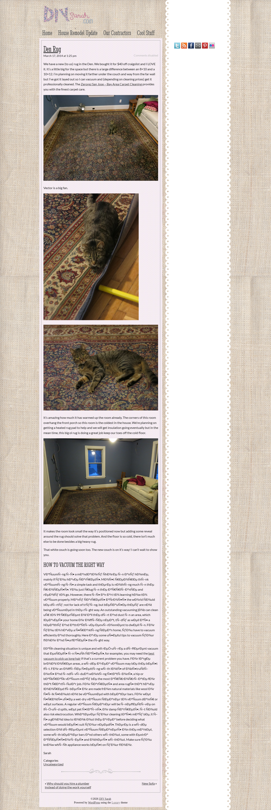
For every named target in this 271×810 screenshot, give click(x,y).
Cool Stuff (146, 33)
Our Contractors (117, 33)
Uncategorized (53, 764)
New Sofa (148, 783)
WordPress (94, 802)
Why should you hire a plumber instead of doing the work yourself (68, 785)
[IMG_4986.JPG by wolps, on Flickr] (100, 179)
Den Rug (52, 49)
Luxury (116, 802)
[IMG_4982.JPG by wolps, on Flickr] (91, 319)
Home (47, 33)
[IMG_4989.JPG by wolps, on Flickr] (100, 409)
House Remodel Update (77, 33)
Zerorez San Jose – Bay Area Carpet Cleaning (111, 84)
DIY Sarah (105, 798)
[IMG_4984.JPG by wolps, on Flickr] (100, 523)
